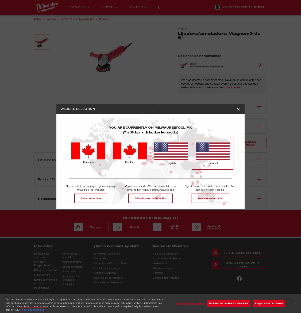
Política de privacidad (32, 309)
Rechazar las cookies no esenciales (228, 303)
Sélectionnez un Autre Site (150, 198)
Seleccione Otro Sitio (210, 198)
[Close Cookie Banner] (295, 303)
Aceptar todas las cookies (269, 303)
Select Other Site (91, 198)
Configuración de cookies (190, 303)
